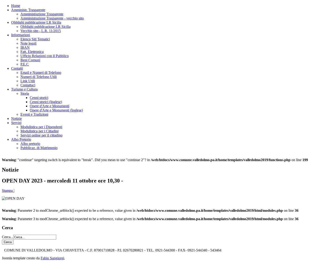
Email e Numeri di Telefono (40, 73)
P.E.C (24, 64)
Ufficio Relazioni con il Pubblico (44, 56)
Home (15, 6)
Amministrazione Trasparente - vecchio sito (52, 18)
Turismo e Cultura (24, 89)
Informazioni (20, 35)
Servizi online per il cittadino (41, 135)
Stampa (8, 190)
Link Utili (27, 81)
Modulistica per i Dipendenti (41, 127)
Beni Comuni (30, 60)
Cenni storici (39, 98)
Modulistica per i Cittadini (39, 131)
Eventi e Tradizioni (34, 114)
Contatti (17, 68)
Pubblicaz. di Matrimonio (39, 148)
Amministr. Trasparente (28, 10)
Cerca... (7, 237)
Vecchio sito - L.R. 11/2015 (40, 31)
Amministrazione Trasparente (41, 14)
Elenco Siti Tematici (35, 39)
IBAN (25, 47)
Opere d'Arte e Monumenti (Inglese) (56, 110)
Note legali (28, 43)
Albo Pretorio (21, 139)
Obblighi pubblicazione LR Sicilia (36, 22)
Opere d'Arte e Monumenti (49, 106)
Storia (24, 93)
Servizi (16, 123)
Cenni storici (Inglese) (46, 102)
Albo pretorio (30, 144)
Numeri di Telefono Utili (38, 77)
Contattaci (27, 85)
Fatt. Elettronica (32, 52)
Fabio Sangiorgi (52, 258)
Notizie (16, 119)
